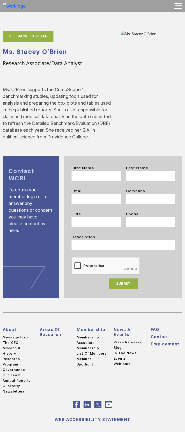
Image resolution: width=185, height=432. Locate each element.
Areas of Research (50, 332)
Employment (165, 344)
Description (83, 237)
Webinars (122, 364)
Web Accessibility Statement (93, 419)
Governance (14, 370)
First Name (83, 168)
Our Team (11, 375)
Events (120, 358)
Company (136, 191)
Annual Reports (17, 380)
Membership (91, 329)
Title (76, 214)
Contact (160, 336)
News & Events (122, 332)
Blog (118, 347)
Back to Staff (32, 36)
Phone (132, 214)
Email (77, 191)
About (9, 329)
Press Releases (128, 342)
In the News (125, 353)
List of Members (92, 353)
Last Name (137, 168)
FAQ (155, 329)
